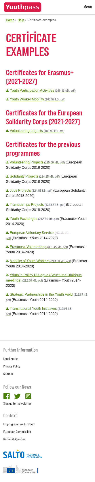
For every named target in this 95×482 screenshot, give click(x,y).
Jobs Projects (31, 190)
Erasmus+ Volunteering (39, 247)
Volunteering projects (37, 131)
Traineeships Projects (37, 204)
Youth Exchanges (34, 219)
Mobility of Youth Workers (40, 261)
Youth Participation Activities (43, 90)
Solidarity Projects (35, 176)
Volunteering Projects (37, 162)
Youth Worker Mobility (37, 99)
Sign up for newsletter (17, 403)
